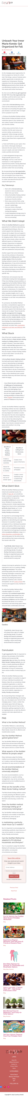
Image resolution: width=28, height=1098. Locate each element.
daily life (10, 494)
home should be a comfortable (11, 534)
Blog (4, 921)
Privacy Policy (14, 1066)
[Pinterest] (5, 1087)
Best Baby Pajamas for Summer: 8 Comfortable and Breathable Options (13, 965)
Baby (7, 969)
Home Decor (14, 1074)
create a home (18, 581)
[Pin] (4, 58)
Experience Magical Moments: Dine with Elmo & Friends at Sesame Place (13, 941)
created (9, 397)
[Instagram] (8, 1087)
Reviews (11, 969)
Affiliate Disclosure (14, 1062)
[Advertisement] (14, 21)
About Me (14, 1060)
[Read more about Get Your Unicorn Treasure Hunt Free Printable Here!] (14, 1026)
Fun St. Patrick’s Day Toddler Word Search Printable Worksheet (13, 917)
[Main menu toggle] (24, 3)
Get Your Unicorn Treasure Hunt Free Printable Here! (12, 1035)
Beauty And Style (14, 1076)
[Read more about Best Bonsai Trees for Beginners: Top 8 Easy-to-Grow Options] (14, 1003)
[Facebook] (1, 1087)
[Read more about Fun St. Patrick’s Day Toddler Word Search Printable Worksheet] (14, 908)
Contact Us (14, 1064)
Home (14, 1068)
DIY (14, 1080)
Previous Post (14, 887)
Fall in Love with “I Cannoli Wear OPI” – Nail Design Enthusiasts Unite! (12, 989)
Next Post (14, 890)
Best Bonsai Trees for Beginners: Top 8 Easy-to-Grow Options (12, 1012)
